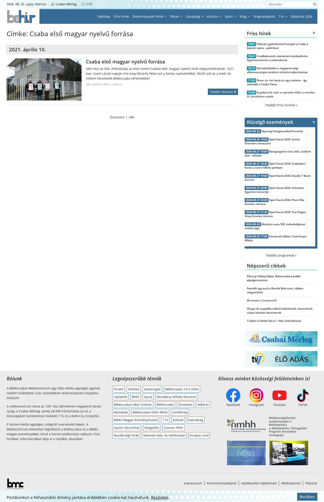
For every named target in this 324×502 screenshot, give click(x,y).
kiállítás (133, 389)
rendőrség (180, 412)
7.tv (282, 16)
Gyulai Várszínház (127, 428)
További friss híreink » (281, 105)
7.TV (88, 4)
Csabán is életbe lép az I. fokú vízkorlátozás (274, 321)
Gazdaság (193, 16)
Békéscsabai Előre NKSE (150, 412)
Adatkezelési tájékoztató (259, 483)
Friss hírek (121, 16)
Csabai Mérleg (66, 4)
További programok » (281, 255)
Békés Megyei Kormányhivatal (136, 420)
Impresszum (193, 483)
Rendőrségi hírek (126, 435)
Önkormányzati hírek (148, 16)
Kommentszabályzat (221, 483)
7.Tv (165, 420)
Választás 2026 (301, 16)
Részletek (159, 497)
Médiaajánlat (291, 483)
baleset (178, 420)
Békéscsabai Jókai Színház (133, 404)
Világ (244, 16)
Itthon (175, 16)
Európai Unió (199, 435)
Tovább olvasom (222, 92)
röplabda (120, 397)
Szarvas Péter (173, 428)
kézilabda (121, 412)
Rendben (307, 496)
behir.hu (117, 84)
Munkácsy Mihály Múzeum (176, 397)
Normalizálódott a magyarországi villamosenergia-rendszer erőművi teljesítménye (277, 70)
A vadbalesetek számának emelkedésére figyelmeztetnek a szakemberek (277, 58)
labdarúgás (152, 389)
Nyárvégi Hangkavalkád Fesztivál (282, 131)
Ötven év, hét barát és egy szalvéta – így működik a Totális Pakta (277, 82)
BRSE (135, 397)
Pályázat (311, 483)
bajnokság (195, 420)
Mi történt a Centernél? (262, 300)
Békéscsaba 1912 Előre (182, 389)
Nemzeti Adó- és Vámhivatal (164, 435)
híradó (118, 389)
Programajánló (264, 16)
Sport (229, 16)
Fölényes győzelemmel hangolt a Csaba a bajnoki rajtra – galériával (277, 46)
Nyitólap (104, 16)
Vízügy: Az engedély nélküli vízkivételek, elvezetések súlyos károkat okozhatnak (280, 310)
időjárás (203, 404)
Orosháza (185, 404)
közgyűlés (152, 428)
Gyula (148, 397)
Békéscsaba (165, 404)
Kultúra (213, 16)
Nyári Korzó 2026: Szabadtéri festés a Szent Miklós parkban (275, 165)
